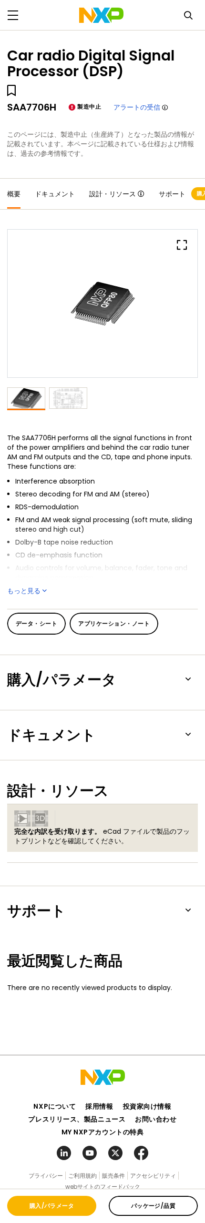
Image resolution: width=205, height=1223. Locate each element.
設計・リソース (112, 194)
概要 (13, 194)
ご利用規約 (82, 1176)
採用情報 (99, 1106)
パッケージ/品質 (153, 1206)
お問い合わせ (155, 1119)
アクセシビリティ (153, 1176)
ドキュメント (55, 194)
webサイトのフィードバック (102, 1187)
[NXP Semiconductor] (101, 15)
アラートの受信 (136, 107)
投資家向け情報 (147, 1106)
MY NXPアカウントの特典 (103, 1132)
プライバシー (46, 1176)
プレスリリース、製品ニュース (76, 1119)
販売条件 (113, 1176)
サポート (172, 194)
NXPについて (54, 1106)
